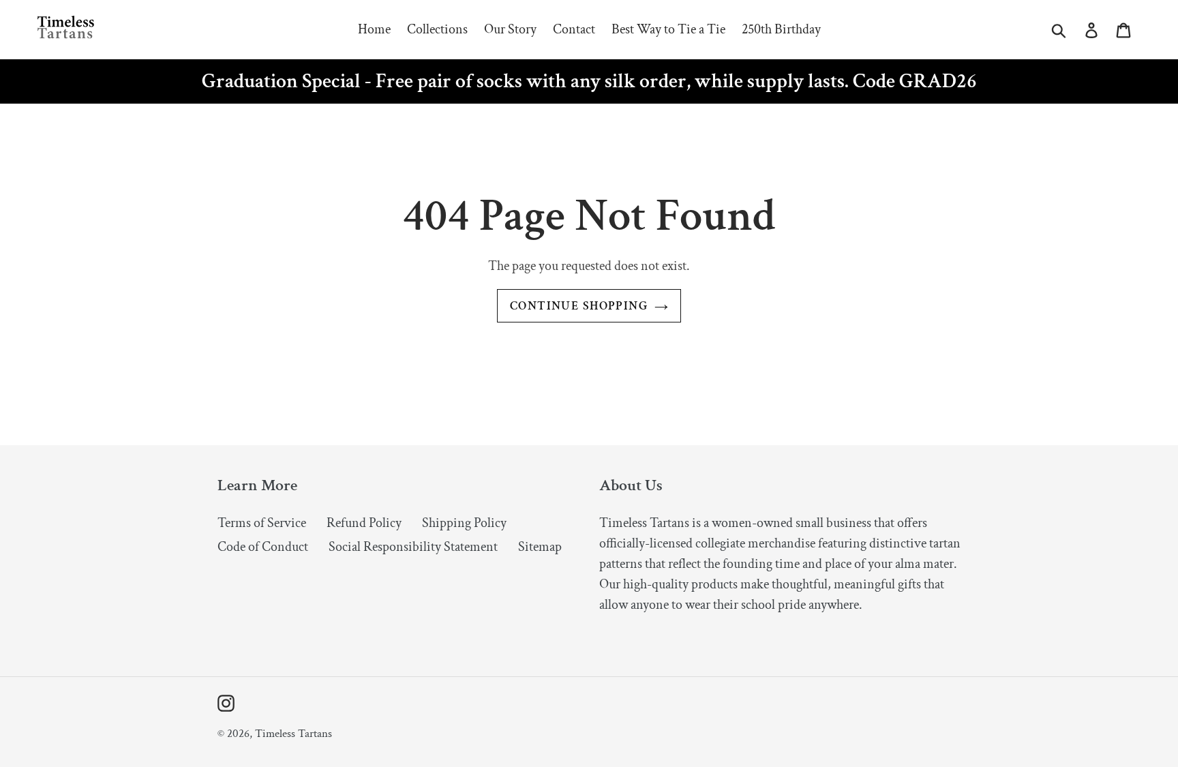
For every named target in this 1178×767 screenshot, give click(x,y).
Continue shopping (579, 306)
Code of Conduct (262, 547)
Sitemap (540, 547)
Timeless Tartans (293, 733)
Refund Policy (364, 523)
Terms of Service (261, 523)
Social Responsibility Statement (413, 547)
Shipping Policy (464, 523)
